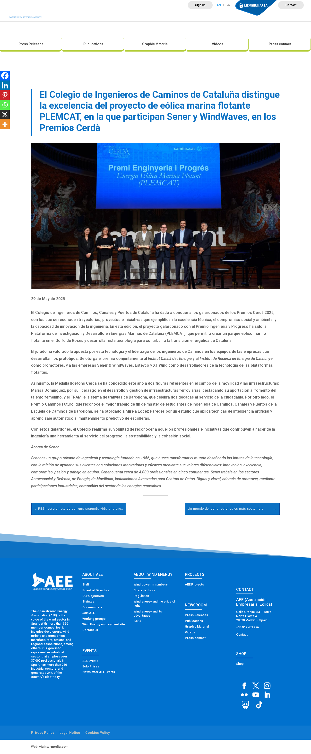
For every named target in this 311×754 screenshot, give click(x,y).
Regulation (141, 596)
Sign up (200, 5)
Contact (290, 5)
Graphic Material (155, 44)
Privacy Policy (42, 733)
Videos (217, 44)
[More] (5, 124)
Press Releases (30, 44)
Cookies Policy (97, 733)
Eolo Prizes (90, 666)
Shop (240, 663)
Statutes (88, 601)
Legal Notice (70, 733)
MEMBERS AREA (256, 5)
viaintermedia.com (54, 746)
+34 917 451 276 (247, 627)
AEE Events (90, 661)
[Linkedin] (5, 85)
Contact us (90, 630)
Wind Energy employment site (103, 624)
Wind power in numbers (151, 584)
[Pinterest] (5, 95)
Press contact (280, 44)
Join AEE (88, 613)
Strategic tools (144, 590)
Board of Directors (96, 590)
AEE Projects (194, 584)
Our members (92, 607)
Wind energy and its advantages (148, 613)
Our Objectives (93, 596)
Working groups (93, 619)
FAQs (137, 621)
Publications (93, 44)
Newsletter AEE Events (98, 672)
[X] (5, 114)
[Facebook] (5, 75)
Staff (85, 584)
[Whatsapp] (5, 105)
